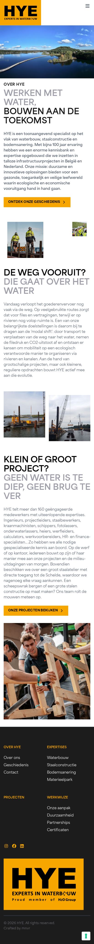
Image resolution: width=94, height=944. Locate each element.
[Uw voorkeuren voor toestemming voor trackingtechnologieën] (86, 936)
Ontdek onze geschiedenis (34, 202)
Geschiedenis (16, 765)
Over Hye (12, 747)
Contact (11, 772)
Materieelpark (59, 780)
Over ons (12, 758)
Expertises (57, 747)
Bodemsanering (61, 772)
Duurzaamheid (60, 815)
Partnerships (58, 823)
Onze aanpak (58, 808)
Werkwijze (57, 797)
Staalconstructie (61, 765)
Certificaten (58, 830)
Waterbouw (58, 758)
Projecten (14, 797)
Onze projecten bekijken (33, 610)
